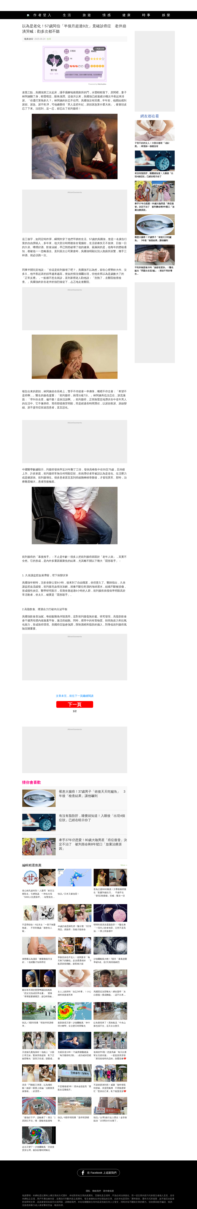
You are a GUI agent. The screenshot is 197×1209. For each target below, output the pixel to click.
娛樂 (167, 15)
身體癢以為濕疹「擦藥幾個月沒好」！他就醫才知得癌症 (37, 960)
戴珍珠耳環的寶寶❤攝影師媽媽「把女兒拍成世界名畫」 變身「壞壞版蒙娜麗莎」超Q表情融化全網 (38, 993)
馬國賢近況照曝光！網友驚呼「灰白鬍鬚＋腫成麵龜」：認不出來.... (110, 993)
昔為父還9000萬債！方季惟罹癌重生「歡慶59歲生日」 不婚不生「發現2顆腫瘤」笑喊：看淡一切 (110, 892)
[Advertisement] (74, 214)
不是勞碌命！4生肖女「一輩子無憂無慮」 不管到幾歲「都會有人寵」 (38, 927)
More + (124, 865)
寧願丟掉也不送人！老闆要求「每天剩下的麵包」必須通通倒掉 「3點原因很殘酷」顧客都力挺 (74, 960)
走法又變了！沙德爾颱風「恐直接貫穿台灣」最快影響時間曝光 (38, 1148)
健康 (127, 15)
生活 (68, 15)
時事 (147, 15)
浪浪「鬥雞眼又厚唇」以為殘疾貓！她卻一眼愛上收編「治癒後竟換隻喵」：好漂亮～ (38, 1088)
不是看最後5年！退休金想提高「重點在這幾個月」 (74, 1088)
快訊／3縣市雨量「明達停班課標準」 (37, 1024)
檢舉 (49, 39)
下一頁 (74, 704)
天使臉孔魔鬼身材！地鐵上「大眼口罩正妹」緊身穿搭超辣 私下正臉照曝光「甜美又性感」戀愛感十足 (38, 1055)
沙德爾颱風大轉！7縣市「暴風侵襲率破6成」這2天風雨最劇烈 (110, 960)
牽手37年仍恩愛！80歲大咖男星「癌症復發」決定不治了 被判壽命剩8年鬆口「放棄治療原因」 (93, 844)
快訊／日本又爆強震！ (68, 894)
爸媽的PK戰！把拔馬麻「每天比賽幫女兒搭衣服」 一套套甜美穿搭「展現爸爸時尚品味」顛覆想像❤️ (110, 1055)
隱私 (88, 1191)
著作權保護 (108, 1191)
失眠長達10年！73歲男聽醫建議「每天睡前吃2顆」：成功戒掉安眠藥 (74, 1055)
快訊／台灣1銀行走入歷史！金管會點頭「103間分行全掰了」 (110, 1119)
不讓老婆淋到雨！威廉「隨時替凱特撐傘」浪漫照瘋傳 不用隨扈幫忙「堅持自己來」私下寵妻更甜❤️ (110, 1088)
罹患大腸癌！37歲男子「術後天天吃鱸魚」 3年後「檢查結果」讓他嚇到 (92, 794)
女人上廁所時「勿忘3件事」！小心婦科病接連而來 (74, 993)
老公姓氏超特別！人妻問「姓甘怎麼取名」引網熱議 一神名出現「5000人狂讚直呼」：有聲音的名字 (38, 894)
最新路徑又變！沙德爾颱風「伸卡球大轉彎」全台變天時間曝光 (74, 1024)
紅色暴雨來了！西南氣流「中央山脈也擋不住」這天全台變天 (110, 1024)
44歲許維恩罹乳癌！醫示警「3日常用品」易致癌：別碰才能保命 (74, 928)
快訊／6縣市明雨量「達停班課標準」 (73, 1119)
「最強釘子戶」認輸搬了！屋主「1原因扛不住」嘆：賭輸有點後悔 (38, 1119)
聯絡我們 (96, 1191)
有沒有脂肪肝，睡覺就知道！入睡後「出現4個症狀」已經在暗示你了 (92, 818)
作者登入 (42, 15)
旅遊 (87, 15)
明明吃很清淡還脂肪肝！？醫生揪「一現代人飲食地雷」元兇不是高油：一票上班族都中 (110, 927)
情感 (107, 15)
